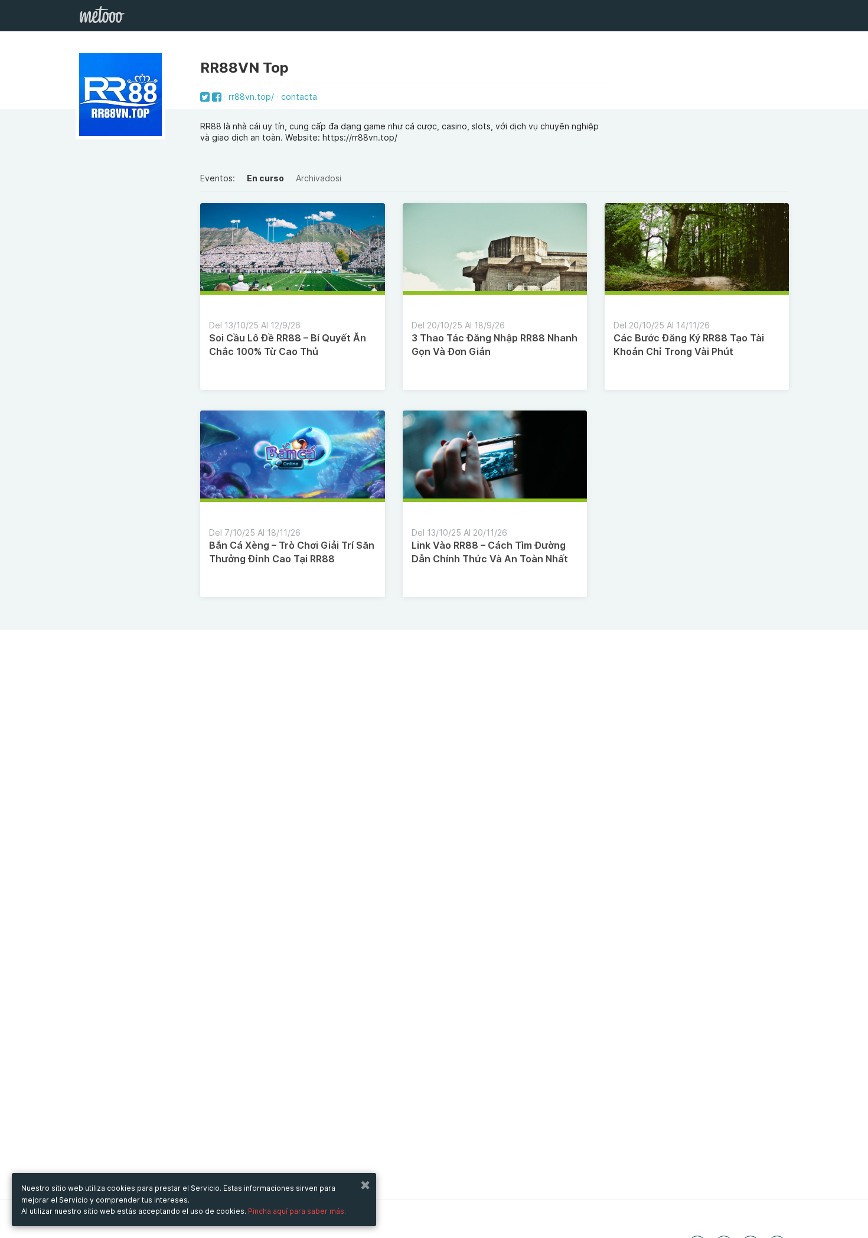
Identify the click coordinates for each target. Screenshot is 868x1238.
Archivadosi (318, 178)
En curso (265, 178)
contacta (299, 97)
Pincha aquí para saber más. (297, 1211)
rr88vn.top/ (251, 97)
